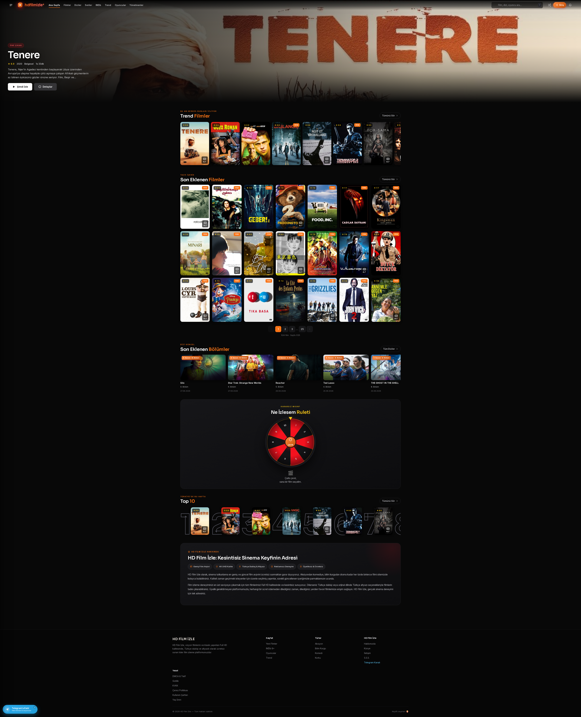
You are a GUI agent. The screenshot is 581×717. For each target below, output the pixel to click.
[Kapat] (319, 317)
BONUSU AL (310, 348)
